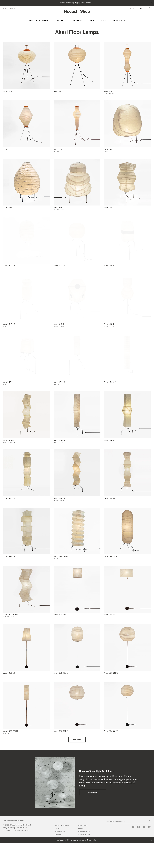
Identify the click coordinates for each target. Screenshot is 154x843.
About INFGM (83, 825)
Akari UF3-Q (59, 324)
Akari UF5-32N (110, 557)
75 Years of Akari (84, 835)
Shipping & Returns (62, 825)
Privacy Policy (92, 840)
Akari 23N (7, 208)
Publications (76, 20)
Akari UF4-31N (110, 382)
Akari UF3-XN (60, 382)
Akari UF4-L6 (9, 498)
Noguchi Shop (77, 11)
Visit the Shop (119, 20)
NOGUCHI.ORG (9, 8)
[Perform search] (150, 8)
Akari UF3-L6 (9, 324)
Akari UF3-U (8, 382)
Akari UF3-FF (59, 266)
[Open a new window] (133, 827)
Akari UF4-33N (9, 440)
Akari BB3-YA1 (60, 615)
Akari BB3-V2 (9, 673)
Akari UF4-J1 (59, 440)
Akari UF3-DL (9, 266)
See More (77, 740)
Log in (131, 8)
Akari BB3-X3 (110, 615)
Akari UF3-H (109, 266)
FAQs (57, 828)
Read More (92, 792)
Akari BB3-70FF (61, 731)
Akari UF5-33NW (10, 615)
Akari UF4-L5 (109, 440)
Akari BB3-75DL (61, 673)
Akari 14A (58, 150)
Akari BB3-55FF (111, 731)
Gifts (103, 20)
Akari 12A (108, 91)
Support (81, 828)
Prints (91, 20)
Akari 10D (58, 91)
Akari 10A (7, 91)
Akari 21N (108, 150)
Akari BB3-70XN (10, 731)
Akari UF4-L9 (110, 498)
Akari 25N (58, 208)
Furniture (60, 20)
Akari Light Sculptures (38, 20)
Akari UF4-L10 (9, 557)
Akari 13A (7, 150)
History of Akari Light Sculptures (96, 771)
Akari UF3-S (109, 324)
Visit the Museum (84, 832)
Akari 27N (108, 208)
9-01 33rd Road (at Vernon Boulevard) (17, 825)
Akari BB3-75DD (111, 673)
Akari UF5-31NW (61, 557)
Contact (58, 835)
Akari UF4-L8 (59, 498)
